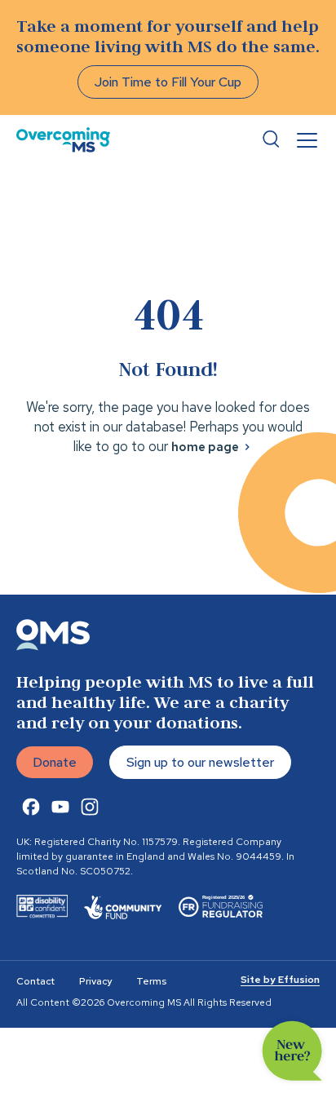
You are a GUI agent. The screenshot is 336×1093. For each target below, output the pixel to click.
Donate (55, 762)
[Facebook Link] (31, 807)
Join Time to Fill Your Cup (168, 82)
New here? (292, 1051)
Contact (35, 981)
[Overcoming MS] (63, 140)
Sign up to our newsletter (200, 762)
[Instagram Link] (90, 807)
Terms (151, 981)
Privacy (95, 981)
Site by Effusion (280, 979)
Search (270, 139)
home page (205, 447)
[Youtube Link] (60, 807)
